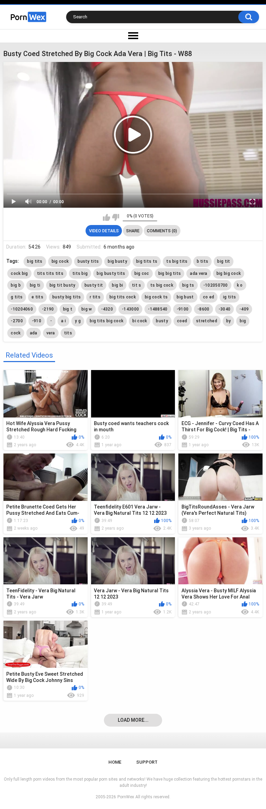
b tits (203, 261)
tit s (136, 285)
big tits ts (146, 261)
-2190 (48, 309)
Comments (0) (162, 230)
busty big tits (66, 297)
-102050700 (215, 285)
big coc (141, 273)
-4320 (107, 309)
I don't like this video (115, 217)
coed (182, 320)
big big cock (228, 273)
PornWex (125, 796)
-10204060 (22, 309)
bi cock (139, 320)
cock (15, 333)
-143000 (130, 309)
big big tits (169, 273)
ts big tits (176, 261)
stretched (206, 320)
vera (50, 333)
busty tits (88, 261)
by (228, 320)
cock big (19, 273)
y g (78, 320)
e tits (37, 297)
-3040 (225, 309)
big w (86, 309)
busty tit (94, 285)
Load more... (133, 720)
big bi (117, 285)
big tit (223, 261)
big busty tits (111, 273)
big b (16, 285)
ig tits (229, 297)
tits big (80, 273)
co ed (208, 297)
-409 (244, 309)
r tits (95, 297)
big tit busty (63, 285)
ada (33, 333)
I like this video (106, 217)
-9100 (183, 309)
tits (68, 333)
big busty (117, 261)
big (243, 320)
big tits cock (122, 297)
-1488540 (157, 309)
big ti (35, 285)
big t (68, 309)
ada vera (198, 273)
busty (162, 320)
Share (133, 230)
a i (63, 320)
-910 (36, 320)
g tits (17, 297)
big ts (188, 285)
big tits (34, 261)
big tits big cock (106, 320)
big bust (185, 297)
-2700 (17, 320)
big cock (60, 261)
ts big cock (161, 285)
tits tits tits (50, 273)
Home (114, 762)
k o (240, 285)
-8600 (203, 309)
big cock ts (156, 297)
